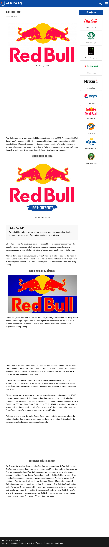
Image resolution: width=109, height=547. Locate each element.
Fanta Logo (91, 133)
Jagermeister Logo (91, 163)
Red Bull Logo (91, 118)
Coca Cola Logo (91, 28)
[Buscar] (100, 4)
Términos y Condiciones (44, 543)
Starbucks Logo (91, 43)
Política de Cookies (26, 543)
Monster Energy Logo (91, 58)
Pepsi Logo (91, 103)
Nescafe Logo (91, 88)
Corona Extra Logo (91, 148)
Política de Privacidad (9, 543)
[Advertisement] (42, 88)
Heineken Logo (91, 73)
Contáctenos (59, 543)
